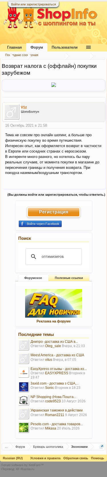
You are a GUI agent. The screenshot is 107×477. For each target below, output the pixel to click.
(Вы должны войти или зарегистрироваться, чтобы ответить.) (56, 194)
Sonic (49, 388)
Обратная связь (75, 458)
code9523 (53, 401)
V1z (24, 107)
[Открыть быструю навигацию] (102, 446)
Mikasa (50, 428)
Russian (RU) (13, 458)
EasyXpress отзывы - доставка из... (59, 369)
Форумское (33, 278)
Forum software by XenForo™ (22, 465)
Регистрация (53, 211)
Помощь (97, 458)
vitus (48, 360)
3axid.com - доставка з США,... (55, 383)
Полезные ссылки (69, 278)
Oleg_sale (53, 346)
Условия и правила (45, 458)
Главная (14, 47)
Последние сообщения (21, 55)
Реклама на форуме (54, 321)
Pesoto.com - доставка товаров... (57, 424)
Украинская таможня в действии (57, 410)
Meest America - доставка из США (57, 355)
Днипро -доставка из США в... (54, 342)
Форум (37, 47)
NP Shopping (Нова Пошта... (53, 397)
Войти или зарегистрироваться (33, 4)
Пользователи (65, 47)
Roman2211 (54, 415)
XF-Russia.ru (25, 469)
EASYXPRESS (56, 373)
